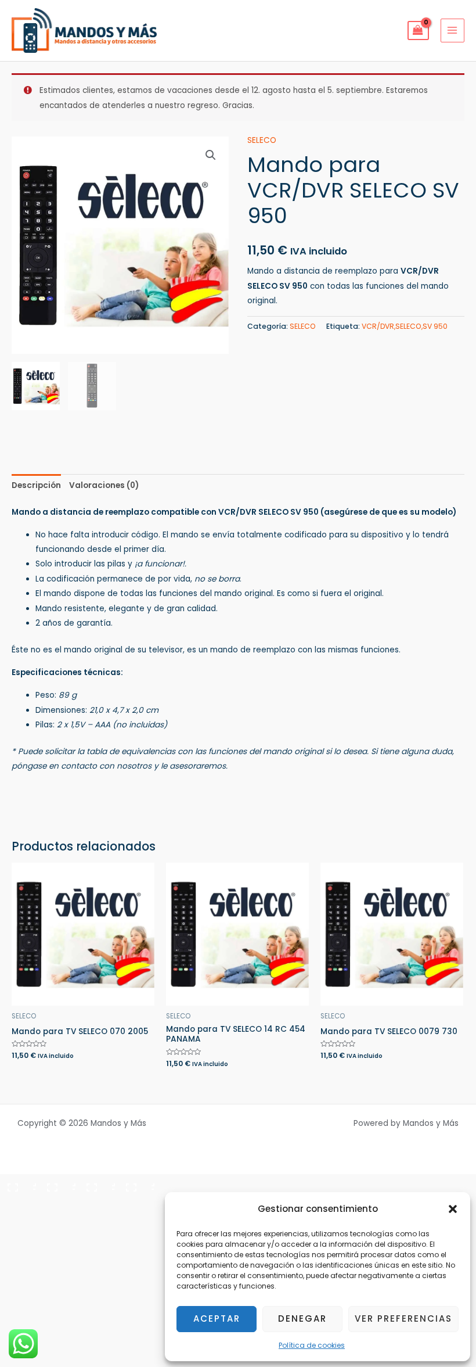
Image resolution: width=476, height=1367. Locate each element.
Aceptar (216, 1318)
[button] (453, 1209)
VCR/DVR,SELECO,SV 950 (405, 326)
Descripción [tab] (36, 485)
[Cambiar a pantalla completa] (58, 1184)
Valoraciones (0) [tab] (104, 485)
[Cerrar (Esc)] (137, 1184)
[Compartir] (97, 1184)
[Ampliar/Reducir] (18, 1184)
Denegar (302, 1318)
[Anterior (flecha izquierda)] (18, 1203)
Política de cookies (312, 1345)
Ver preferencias (403, 1318)
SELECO (261, 140)
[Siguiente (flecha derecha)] (58, 1203)
